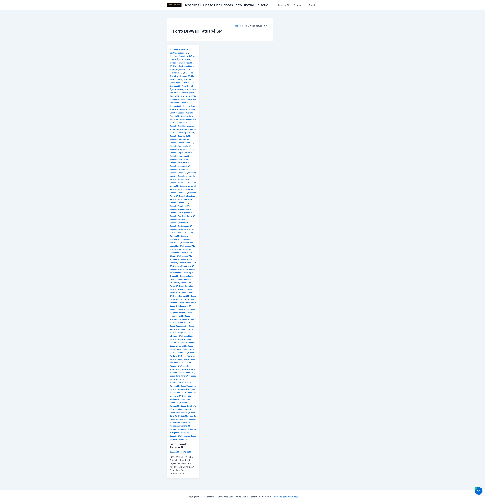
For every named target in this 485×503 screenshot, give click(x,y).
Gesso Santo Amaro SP (180, 376)
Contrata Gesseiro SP (179, 53)
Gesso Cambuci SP (181, 296)
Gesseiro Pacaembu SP (183, 189)
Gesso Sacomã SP (186, 372)
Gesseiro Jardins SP (178, 173)
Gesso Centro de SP (187, 303)
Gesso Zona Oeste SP (179, 412)
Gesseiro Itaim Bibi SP (179, 163)
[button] (303, 5)
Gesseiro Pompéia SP (179, 203)
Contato (312, 5)
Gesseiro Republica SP (179, 206)
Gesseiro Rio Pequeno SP (180, 209)
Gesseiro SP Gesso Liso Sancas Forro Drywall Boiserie (226, 5)
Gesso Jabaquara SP (179, 326)
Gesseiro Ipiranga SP (179, 159)
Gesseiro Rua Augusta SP (181, 213)
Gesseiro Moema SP (178, 183)
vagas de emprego (181, 439)
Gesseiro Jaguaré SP (179, 169)
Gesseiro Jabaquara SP (180, 166)
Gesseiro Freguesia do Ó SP (182, 149)
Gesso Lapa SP (179, 332)
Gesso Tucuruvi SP (181, 389)
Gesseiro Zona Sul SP (179, 269)
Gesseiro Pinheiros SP (182, 199)
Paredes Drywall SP (181, 422)
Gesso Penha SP (180, 353)
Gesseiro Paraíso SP (178, 193)
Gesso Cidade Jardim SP (180, 306)
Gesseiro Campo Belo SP (183, 133)
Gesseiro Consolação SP (180, 146)
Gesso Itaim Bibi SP (181, 322)
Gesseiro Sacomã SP (179, 219)
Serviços (298, 5)
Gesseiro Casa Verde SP (180, 136)
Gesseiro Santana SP (179, 223)
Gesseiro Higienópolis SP (181, 153)
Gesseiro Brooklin (177, 126)
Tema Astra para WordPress (284, 496)
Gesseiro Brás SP (180, 123)
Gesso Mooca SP (187, 343)
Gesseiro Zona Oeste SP (183, 266)
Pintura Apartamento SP (180, 426)
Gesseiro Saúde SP (178, 229)
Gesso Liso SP (179, 339)
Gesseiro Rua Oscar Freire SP (182, 216)
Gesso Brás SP (179, 289)
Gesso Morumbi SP (178, 346)
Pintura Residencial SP (179, 429)
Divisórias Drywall (177, 56)
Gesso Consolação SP (179, 309)
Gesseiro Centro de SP (179, 139)
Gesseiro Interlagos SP (179, 156)
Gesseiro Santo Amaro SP (181, 226)
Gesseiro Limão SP (181, 179)
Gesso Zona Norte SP (182, 409)
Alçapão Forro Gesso (179, 49)
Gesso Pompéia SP (181, 359)
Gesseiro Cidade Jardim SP (181, 143)
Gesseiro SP (284, 5)
